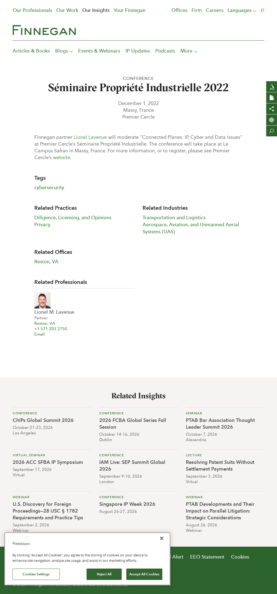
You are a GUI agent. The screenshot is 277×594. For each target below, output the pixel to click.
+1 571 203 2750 (50, 328)
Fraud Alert (170, 557)
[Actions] (271, 97)
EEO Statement (207, 557)
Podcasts (165, 51)
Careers (214, 10)
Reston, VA (46, 261)
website (61, 157)
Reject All (104, 574)
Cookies (240, 557)
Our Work (67, 10)
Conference (138, 78)
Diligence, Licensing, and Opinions (72, 217)
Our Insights (96, 10)
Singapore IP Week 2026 (127, 504)
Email (39, 334)
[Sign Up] (271, 86)
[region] (87, 558)
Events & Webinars (99, 51)
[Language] (271, 119)
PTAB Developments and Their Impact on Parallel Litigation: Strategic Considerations (220, 510)
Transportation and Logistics (174, 217)
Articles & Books (31, 51)
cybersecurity (49, 187)
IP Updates (138, 51)
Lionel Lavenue (90, 137)
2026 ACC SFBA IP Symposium (48, 462)
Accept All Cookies (144, 574)
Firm (197, 10)
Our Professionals (32, 10)
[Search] (271, 131)
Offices (179, 10)
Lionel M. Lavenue (54, 312)
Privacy (42, 224)
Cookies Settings (36, 574)
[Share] (271, 108)
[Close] (162, 538)
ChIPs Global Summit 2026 (43, 420)
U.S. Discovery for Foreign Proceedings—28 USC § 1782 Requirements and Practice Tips (48, 510)
